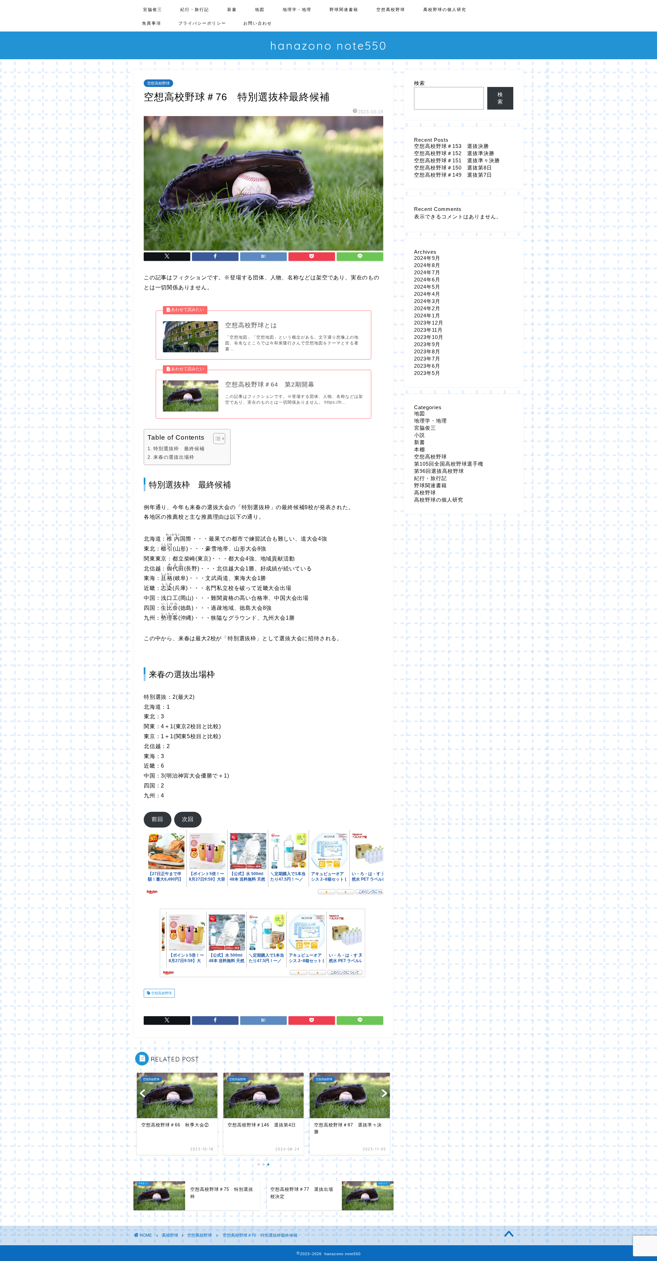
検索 (419, 83)
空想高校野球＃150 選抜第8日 (453, 168)
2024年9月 (427, 258)
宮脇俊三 (152, 9)
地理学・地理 (297, 9)
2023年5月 (427, 373)
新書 (232, 9)
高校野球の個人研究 (444, 9)
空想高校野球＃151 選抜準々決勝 (457, 160)
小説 (419, 435)
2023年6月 (427, 366)
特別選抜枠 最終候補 (179, 448)
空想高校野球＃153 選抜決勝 (451, 146)
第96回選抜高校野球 (439, 471)
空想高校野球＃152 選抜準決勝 (454, 153)
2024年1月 (427, 315)
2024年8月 (427, 265)
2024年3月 (427, 301)
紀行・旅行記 (194, 9)
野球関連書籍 (344, 9)
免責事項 (151, 23)
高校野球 (425, 492)
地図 (260, 9)
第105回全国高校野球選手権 (449, 464)
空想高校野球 (390, 9)
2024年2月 (427, 308)
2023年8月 (427, 351)
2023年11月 (428, 330)
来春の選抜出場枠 (173, 457)
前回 (157, 819)
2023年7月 (427, 359)
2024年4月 (427, 294)
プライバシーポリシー (202, 23)
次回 (188, 819)
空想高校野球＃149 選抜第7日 (453, 175)
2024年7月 (427, 272)
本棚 (419, 449)
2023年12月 (428, 323)
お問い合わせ (257, 23)
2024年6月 (427, 279)
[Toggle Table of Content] (215, 438)
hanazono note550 (328, 45)
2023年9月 (427, 344)
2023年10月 (428, 337)
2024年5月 (427, 287)
